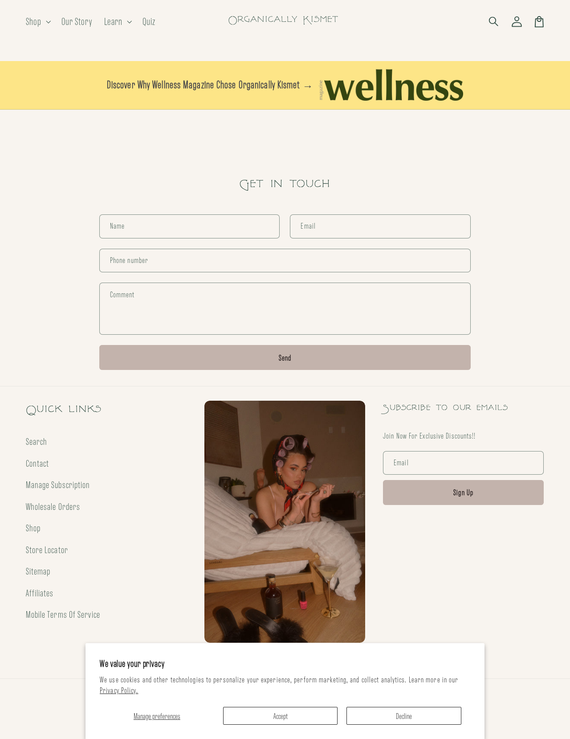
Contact (37, 463)
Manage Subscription (58, 484)
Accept (280, 715)
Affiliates (40, 593)
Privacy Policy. (119, 690)
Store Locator (47, 549)
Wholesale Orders (53, 506)
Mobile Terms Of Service (63, 614)
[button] (494, 21)
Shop (33, 527)
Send (285, 357)
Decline (404, 715)
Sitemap (38, 571)
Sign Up (463, 492)
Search (37, 441)
